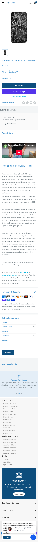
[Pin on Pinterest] (27, 102)
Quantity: (5, 78)
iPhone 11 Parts (8, 411)
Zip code (5, 340)
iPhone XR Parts (8, 419)
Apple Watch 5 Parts (9, 450)
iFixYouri (5, 65)
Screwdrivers (7, 462)
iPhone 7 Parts (7, 433)
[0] (34, 3)
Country (4, 322)
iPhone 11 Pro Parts (9, 409)
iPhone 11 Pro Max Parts (10, 406)
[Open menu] (3, 3)
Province (5, 331)
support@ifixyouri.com (9, 275)
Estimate (8, 352)
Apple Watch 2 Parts (9, 442)
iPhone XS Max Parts (9, 414)
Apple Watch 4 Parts (9, 447)
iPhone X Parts (7, 422)
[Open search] (27, 3)
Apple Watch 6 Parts (9, 453)
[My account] (30, 3)
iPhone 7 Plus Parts (9, 430)
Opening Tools (7, 465)
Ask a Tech (19, 494)
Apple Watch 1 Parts (9, 439)
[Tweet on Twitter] (31, 102)
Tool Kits (5, 459)
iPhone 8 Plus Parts (9, 425)
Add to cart (19, 85)
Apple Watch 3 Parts (9, 445)
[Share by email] (34, 102)
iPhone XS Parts (8, 417)
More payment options (19, 96)
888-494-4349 (24, 272)
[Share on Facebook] (23, 102)
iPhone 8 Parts (7, 428)
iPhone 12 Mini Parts (9, 403)
